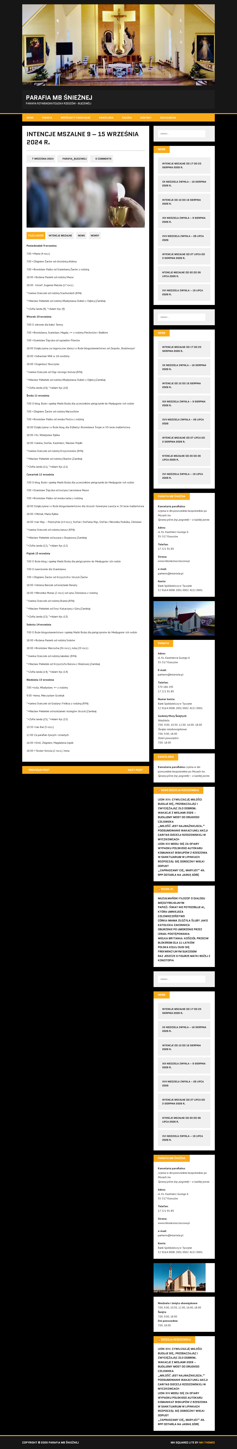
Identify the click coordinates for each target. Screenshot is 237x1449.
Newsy (95, 235)
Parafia (47, 117)
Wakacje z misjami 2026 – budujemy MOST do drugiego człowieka (178, 817)
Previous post (39, 770)
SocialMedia (168, 117)
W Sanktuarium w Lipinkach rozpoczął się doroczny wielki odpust (181, 861)
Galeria (127, 117)
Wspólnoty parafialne (75, 117)
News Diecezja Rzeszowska (180, 790)
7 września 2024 (43, 158)
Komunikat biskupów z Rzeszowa (182, 853)
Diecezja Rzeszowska (176, 1340)
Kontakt (145, 117)
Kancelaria (106, 117)
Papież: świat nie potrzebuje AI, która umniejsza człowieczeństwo (181, 911)
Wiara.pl (167, 889)
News (30, 117)
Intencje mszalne (60, 235)
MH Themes (207, 1442)
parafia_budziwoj (74, 158)
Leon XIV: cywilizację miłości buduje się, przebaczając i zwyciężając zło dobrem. (180, 804)
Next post (135, 770)
